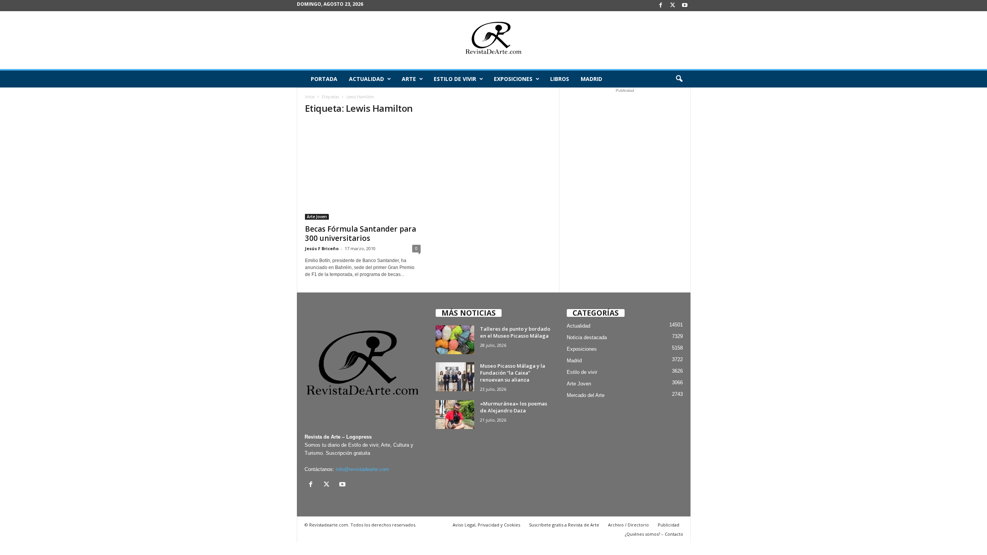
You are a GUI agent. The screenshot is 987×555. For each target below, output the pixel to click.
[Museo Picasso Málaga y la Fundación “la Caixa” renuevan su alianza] (455, 376)
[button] (678, 79)
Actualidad (366, 78)
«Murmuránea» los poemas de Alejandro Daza (513, 407)
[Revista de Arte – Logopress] (493, 40)
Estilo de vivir (455, 78)
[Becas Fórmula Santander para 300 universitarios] (363, 171)
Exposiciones (513, 78)
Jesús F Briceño (322, 248)
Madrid (591, 78)
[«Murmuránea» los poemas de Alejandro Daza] (455, 414)
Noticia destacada (587, 337)
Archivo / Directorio (628, 525)
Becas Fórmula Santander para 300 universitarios (360, 233)
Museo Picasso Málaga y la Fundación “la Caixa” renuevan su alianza (512, 372)
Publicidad (668, 525)
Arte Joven (317, 216)
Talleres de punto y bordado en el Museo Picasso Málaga (515, 332)
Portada (324, 78)
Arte (409, 78)
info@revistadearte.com (362, 469)
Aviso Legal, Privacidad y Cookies (486, 525)
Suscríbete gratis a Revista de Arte (564, 525)
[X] (672, 5)
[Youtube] (684, 5)
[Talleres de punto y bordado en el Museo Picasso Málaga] (455, 339)
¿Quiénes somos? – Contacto (654, 534)
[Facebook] (660, 5)
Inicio (310, 96)
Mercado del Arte (586, 395)
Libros (559, 78)
